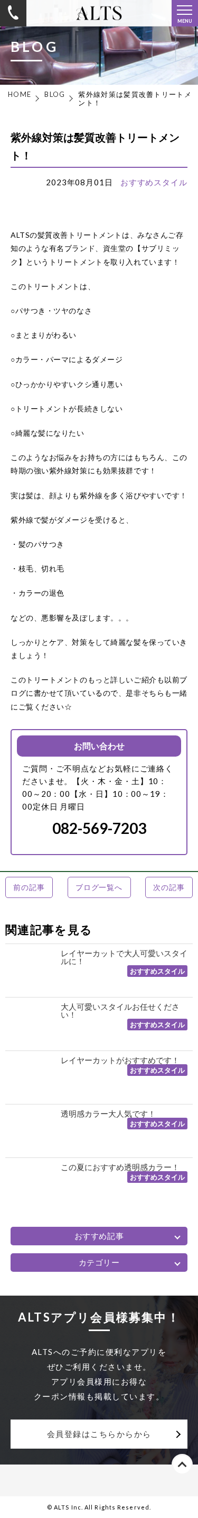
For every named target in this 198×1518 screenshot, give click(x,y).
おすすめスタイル (153, 182)
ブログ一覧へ (99, 887)
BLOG (54, 94)
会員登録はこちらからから (99, 1434)
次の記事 (168, 887)
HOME (19, 94)
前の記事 (28, 887)
